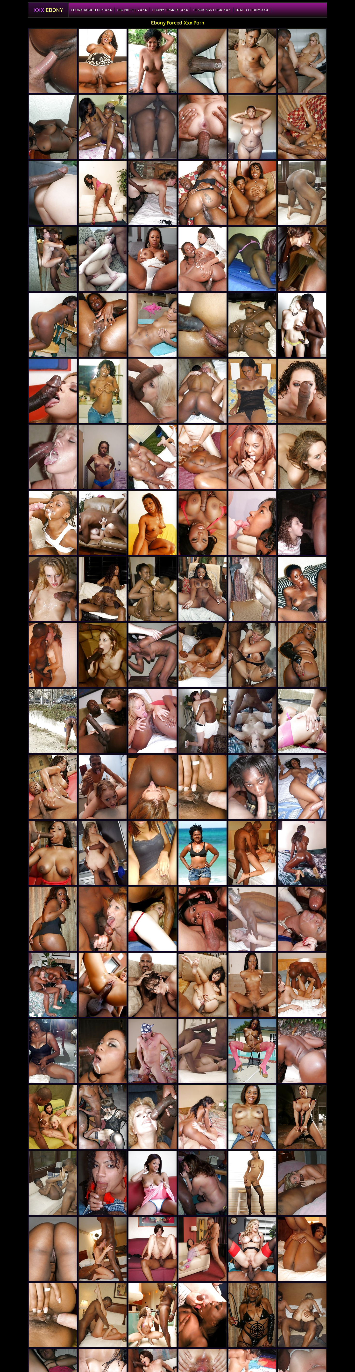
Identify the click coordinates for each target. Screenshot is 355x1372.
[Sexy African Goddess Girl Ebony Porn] (152, 259)
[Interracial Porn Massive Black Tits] (103, 919)
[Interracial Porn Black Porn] (302, 721)
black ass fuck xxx (212, 9)
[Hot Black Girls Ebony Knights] (202, 589)
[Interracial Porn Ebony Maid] (302, 61)
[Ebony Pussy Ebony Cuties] (252, 1117)
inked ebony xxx (252, 9)
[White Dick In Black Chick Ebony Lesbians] (252, 787)
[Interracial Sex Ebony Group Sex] (53, 985)
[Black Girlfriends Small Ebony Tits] (103, 1183)
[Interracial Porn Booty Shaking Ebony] (103, 853)
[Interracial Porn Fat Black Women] (53, 655)
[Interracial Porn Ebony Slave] (103, 1117)
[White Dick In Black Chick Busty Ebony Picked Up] (202, 1315)
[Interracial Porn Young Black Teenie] (103, 259)
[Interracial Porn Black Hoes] (152, 919)
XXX (48, 10)
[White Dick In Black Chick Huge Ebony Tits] (302, 787)
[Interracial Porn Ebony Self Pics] (202, 655)
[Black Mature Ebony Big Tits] (252, 1183)
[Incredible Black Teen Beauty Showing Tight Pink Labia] (152, 1051)
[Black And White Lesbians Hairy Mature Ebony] (152, 721)
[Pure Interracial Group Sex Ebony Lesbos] (202, 1051)
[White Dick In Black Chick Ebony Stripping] (53, 1315)
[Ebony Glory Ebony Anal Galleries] (103, 193)
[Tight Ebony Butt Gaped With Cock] (103, 325)
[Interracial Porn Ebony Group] (152, 1315)
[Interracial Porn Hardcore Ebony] (103, 787)
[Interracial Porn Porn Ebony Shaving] (302, 259)
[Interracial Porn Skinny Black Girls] (152, 985)
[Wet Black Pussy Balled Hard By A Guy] (103, 1051)
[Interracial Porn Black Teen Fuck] (53, 457)
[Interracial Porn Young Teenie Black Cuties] (103, 655)
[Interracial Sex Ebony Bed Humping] (53, 193)
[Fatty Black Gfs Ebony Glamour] (302, 1249)
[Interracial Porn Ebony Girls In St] (202, 985)
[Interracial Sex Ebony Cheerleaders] (53, 589)
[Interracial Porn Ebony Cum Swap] (53, 1117)
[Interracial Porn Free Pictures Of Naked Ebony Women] (152, 391)
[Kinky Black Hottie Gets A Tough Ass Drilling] (302, 127)
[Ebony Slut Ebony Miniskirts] (302, 1051)
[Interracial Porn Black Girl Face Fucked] (252, 1249)
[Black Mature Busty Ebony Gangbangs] (252, 127)
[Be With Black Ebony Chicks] (202, 853)
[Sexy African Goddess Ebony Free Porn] (152, 655)
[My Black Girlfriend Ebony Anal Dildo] (53, 1249)
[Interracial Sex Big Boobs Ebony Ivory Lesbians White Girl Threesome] (202, 1183)
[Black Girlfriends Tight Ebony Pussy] (252, 259)
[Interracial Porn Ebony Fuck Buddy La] (202, 391)
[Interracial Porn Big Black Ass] (252, 721)
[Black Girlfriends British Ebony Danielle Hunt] (252, 391)
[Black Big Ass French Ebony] (53, 721)
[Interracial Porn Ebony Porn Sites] (252, 655)
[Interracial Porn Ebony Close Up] (152, 1249)
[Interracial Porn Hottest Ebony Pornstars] (103, 985)
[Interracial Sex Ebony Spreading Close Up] (302, 985)
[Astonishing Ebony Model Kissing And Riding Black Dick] (152, 589)
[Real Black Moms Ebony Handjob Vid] (53, 1051)
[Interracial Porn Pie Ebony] (103, 523)
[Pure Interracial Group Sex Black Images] (152, 457)
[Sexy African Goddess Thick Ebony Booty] (152, 523)
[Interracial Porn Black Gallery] (302, 919)
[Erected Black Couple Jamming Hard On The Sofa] (53, 1183)
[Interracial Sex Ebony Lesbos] (302, 523)
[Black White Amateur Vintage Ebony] (202, 61)
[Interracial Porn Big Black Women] (202, 1249)
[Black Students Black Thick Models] (152, 1183)
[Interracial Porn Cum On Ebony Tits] (252, 919)
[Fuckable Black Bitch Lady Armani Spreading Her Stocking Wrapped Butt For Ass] (202, 919)
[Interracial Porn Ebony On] (103, 721)
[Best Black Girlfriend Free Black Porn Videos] (103, 127)
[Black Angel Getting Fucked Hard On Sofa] (252, 325)
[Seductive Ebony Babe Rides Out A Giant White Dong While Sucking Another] (202, 1117)
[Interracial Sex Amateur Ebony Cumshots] (202, 127)
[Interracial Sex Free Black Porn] (53, 391)
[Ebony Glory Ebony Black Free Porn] (202, 787)
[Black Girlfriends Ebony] (202, 325)
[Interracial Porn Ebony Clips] (302, 325)
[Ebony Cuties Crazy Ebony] (103, 391)
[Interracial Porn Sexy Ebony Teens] (103, 1249)
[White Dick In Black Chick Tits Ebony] (53, 61)
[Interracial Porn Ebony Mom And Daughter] (302, 391)
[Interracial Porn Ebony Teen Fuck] (202, 721)
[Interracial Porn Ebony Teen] (103, 1315)
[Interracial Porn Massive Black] (252, 589)
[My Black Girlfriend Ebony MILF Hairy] (152, 853)
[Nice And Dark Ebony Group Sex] (53, 127)
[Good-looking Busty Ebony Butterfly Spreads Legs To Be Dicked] (302, 193)
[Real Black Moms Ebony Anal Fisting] (152, 61)
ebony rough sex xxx (91, 9)
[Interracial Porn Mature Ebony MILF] (152, 1117)
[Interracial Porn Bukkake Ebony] (152, 787)
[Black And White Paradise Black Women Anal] (152, 193)
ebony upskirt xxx (170, 9)
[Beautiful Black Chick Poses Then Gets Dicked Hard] (53, 325)
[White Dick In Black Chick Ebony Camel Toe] (53, 523)
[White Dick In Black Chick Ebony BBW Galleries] (252, 523)
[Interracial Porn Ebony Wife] (53, 259)
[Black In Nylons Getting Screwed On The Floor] (103, 589)
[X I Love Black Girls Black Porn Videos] (152, 127)
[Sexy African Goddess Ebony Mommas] (302, 589)
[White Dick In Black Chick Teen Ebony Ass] (202, 457)
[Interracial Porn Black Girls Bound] (252, 853)
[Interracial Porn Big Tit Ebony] (302, 457)
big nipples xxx (132, 9)
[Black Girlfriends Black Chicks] (103, 457)
